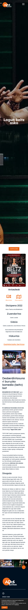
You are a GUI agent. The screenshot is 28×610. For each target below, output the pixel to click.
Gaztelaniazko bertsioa (14, 344)
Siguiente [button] (26, 563)
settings (17, 604)
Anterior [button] (2, 563)
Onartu (4, 607)
